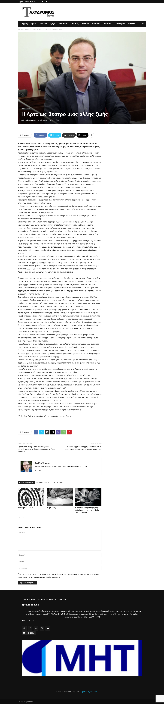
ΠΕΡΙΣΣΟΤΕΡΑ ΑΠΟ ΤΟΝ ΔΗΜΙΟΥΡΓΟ (50, 483)
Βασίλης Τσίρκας (30, 120)
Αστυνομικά (120, 24)
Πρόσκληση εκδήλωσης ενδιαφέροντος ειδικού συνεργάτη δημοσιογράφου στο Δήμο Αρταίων (36, 449)
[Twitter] (41, 432)
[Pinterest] (69, 432)
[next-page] (23, 517)
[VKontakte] (48, 628)
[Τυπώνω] (47, 432)
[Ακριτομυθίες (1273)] (31, 497)
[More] (91, 135)
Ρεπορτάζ (43, 24)
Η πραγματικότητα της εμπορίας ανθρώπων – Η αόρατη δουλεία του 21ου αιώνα (87, 510)
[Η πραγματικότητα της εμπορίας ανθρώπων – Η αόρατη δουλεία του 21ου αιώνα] (88, 497)
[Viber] (58, 432)
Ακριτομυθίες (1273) (25, 508)
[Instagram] (42, 628)
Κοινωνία (85, 24)
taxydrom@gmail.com (88, 691)
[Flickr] (36, 628)
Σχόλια (33, 24)
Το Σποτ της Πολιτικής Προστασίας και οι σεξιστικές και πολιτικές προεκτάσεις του (83, 448)
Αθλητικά (131, 24)
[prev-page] (19, 517)
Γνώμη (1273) (51, 508)
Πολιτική (75, 24)
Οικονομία (96, 24)
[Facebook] (42, 1)
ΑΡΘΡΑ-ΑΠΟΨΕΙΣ (30, 29)
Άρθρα (52, 24)
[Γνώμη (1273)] (60, 497)
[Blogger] (24, 628)
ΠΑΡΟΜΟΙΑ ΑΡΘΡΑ (26, 483)
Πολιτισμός (108, 24)
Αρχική (25, 24)
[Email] (52, 432)
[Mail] (46, 1)
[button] (143, 24)
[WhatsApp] (63, 432)
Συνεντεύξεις (63, 24)
